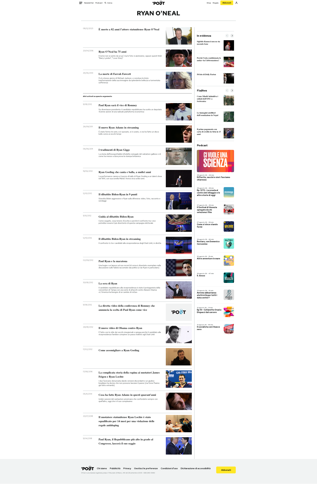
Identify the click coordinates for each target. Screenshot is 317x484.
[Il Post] (158, 3)
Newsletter (89, 3)
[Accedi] (236, 2)
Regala (215, 3)
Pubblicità (115, 468)
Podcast (99, 3)
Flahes (202, 90)
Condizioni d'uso (169, 468)
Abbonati (226, 2)
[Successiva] (232, 36)
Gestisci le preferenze (146, 468)
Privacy (127, 468)
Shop (209, 3)
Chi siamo (102, 468)
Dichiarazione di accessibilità (196, 468)
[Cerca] (105, 3)
